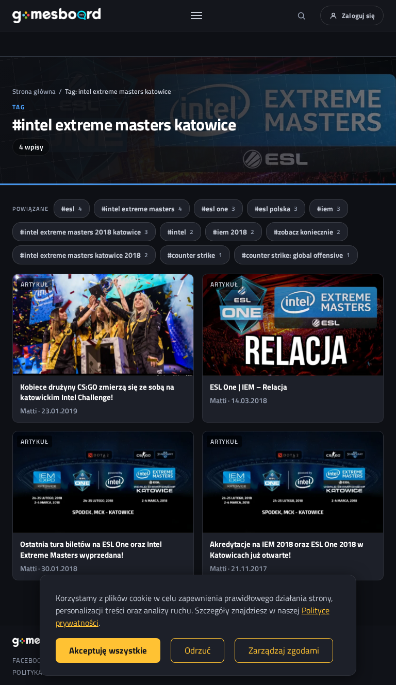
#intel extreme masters (142, 208)
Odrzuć (197, 650)
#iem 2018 (233, 231)
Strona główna (34, 91)
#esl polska (276, 208)
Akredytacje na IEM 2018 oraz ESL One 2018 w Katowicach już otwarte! (287, 549)
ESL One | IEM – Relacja (248, 387)
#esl (71, 208)
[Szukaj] (301, 15)
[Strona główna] (56, 15)
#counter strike (195, 254)
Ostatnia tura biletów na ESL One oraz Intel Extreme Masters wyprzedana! (91, 549)
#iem (328, 208)
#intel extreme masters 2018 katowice (84, 231)
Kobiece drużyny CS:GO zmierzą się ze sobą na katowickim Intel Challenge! (97, 392)
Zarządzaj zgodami (284, 650)
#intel (180, 231)
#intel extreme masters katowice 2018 (84, 254)
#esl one (218, 208)
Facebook (29, 660)
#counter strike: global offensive (296, 254)
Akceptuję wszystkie (108, 650)
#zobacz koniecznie (307, 231)
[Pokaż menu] (196, 15)
